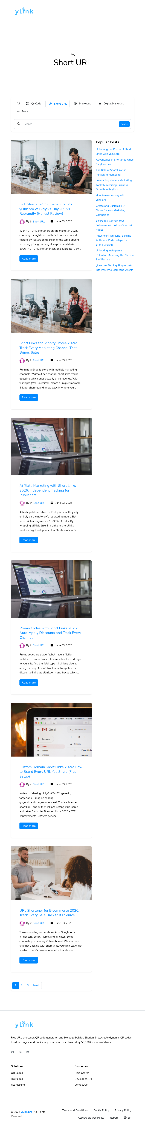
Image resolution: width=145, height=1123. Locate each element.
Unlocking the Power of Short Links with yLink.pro (113, 151)
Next (36, 985)
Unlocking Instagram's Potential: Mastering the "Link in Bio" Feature (115, 255)
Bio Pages (17, 1079)
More (24, 111)
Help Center (82, 1073)
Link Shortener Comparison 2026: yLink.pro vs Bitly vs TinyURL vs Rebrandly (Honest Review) (46, 209)
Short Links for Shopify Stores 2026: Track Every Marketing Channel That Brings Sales (48, 348)
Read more (29, 259)
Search (124, 124)
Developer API (83, 1079)
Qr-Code (35, 103)
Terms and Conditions (75, 1110)
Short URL (60, 104)
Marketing (85, 103)
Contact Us (81, 1084)
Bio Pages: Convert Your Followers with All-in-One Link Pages (114, 225)
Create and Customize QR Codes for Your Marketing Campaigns (111, 210)
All (18, 103)
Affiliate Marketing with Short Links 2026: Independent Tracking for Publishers (47, 490)
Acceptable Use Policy (91, 1117)
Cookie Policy (101, 1110)
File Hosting (18, 1084)
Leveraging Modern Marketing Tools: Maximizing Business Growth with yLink (114, 185)
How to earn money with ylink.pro (110, 198)
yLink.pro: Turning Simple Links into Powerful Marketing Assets (114, 268)
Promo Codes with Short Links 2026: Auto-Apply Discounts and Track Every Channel (50, 633)
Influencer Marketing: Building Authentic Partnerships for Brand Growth (113, 240)
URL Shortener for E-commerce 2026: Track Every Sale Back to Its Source (49, 913)
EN (129, 1117)
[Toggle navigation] (129, 11)
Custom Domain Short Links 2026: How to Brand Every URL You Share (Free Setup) (50, 772)
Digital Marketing (113, 103)
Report (114, 1117)
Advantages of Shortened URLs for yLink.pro (115, 162)
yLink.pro (26, 1112)
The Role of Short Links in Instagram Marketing (111, 172)
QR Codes (17, 1073)
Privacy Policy (123, 1110)
